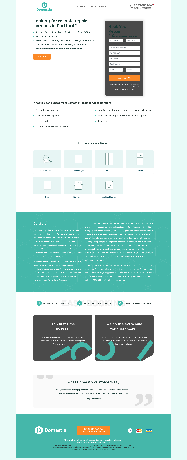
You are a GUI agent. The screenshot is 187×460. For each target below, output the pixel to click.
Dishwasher (78, 197)
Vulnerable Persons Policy (107, 449)
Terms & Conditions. (93, 449)
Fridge (109, 171)
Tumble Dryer (78, 171)
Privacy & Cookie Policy (79, 449)
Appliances (81, 6)
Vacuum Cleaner (47, 171)
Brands (93, 6)
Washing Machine (109, 197)
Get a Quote (42, 56)
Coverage (102, 6)
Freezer (140, 171)
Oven (47, 197)
